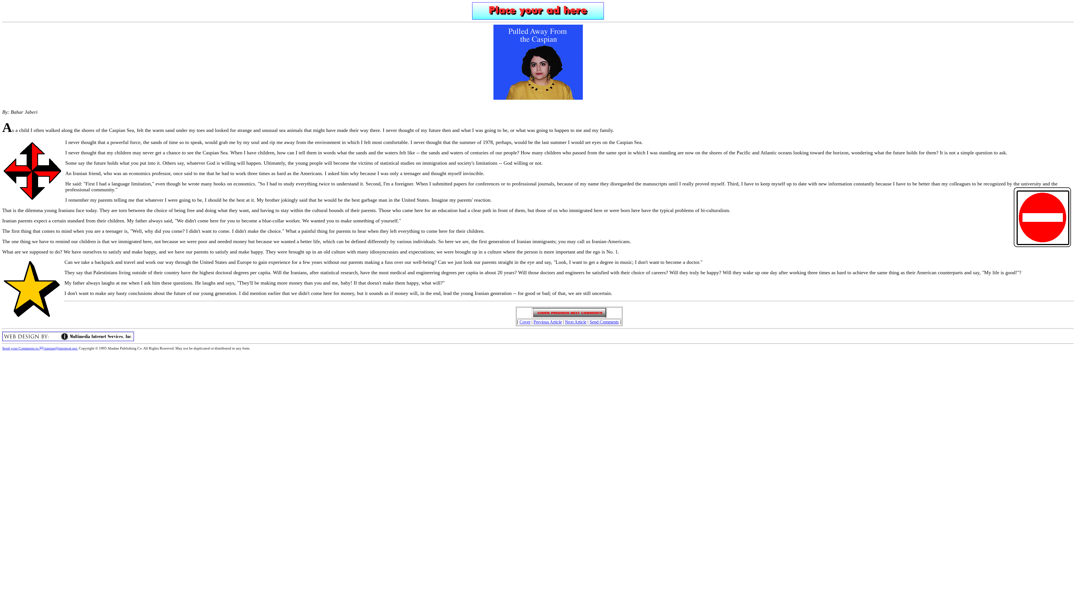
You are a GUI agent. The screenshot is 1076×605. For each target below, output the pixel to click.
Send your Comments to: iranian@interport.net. (40, 348)
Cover (525, 322)
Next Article (575, 322)
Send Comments (604, 322)
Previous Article (548, 322)
